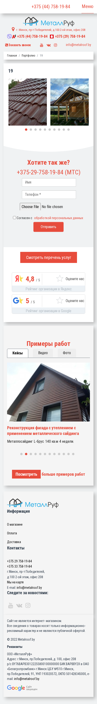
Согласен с (50, 218)
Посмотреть (26, 474)
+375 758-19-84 (32, 36)
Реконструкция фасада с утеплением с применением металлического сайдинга (43, 430)
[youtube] (41, 44)
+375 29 (19, 561)
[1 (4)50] (69, 102)
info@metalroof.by (78, 45)
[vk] (48, 44)
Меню (87, 6)
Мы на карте (15, 582)
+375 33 (19, 566)
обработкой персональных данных (58, 218)
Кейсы (17, 353)
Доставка (14, 542)
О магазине (15, 524)
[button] (26, 129)
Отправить (48, 227)
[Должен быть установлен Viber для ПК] (9, 36)
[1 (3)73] (27, 102)
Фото (67, 353)
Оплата (12, 533)
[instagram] (55, 44)
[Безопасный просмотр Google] (48, 688)
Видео (43, 353)
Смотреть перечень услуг (48, 257)
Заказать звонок (19, 45)
